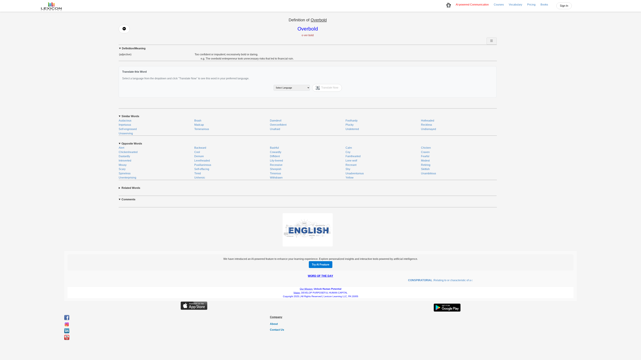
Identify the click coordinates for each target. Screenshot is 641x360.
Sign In (564, 5)
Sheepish (275, 169)
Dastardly (124, 156)
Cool (197, 152)
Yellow (350, 177)
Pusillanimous (202, 165)
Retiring (425, 165)
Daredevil (275, 120)
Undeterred (352, 129)
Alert (121, 147)
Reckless (426, 124)
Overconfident (278, 124)
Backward (200, 147)
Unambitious (428, 173)
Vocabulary (515, 4)
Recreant (351, 165)
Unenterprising (127, 177)
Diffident (275, 156)
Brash (197, 120)
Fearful (425, 156)
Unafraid (275, 129)
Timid (197, 173)
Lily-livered (276, 160)
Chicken (426, 147)
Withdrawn (276, 177)
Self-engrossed (128, 129)
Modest (425, 160)
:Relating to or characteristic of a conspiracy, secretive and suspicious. (454, 280)
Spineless (125, 173)
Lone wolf (351, 160)
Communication (472, 4)
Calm (349, 147)
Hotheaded (427, 120)
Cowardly (275, 152)
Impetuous (125, 124)
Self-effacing (201, 169)
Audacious (125, 120)
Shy (348, 169)
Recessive (276, 165)
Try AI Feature (320, 264)
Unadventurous (355, 173)
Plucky (350, 124)
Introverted (125, 160)
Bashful (274, 147)
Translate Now (329, 87)
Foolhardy (352, 120)
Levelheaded (202, 160)
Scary (122, 169)
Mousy (123, 165)
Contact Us (277, 329)
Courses (499, 4)
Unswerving (126, 133)
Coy (348, 152)
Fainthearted (353, 156)
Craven (425, 152)
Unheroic (199, 177)
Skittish (425, 169)
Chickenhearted (128, 152)
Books (544, 4)
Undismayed (428, 129)
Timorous (275, 173)
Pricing (531, 4)
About (274, 323)
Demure (199, 156)
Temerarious (201, 129)
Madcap (199, 124)
